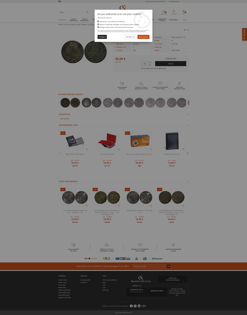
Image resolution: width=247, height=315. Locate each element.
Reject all (131, 37)
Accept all (144, 37)
